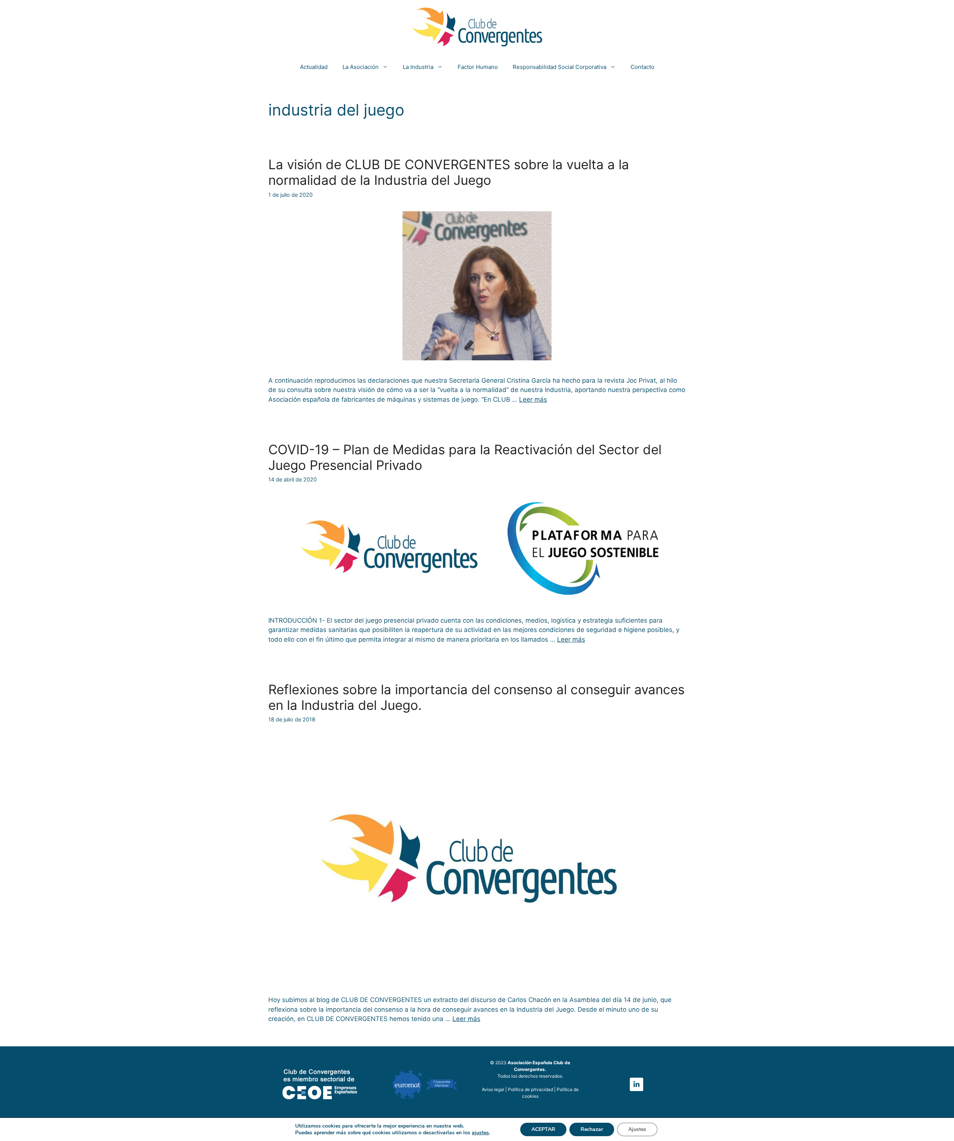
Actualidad (314, 66)
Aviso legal (493, 1089)
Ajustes (637, 1129)
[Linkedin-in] (636, 1084)
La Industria (418, 66)
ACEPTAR (543, 1129)
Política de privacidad (531, 1089)
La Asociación (360, 66)
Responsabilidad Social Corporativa (559, 66)
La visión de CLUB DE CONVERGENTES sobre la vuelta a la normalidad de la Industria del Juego (448, 172)
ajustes (480, 1132)
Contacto (642, 66)
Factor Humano (478, 66)
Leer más (533, 399)
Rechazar (592, 1129)
